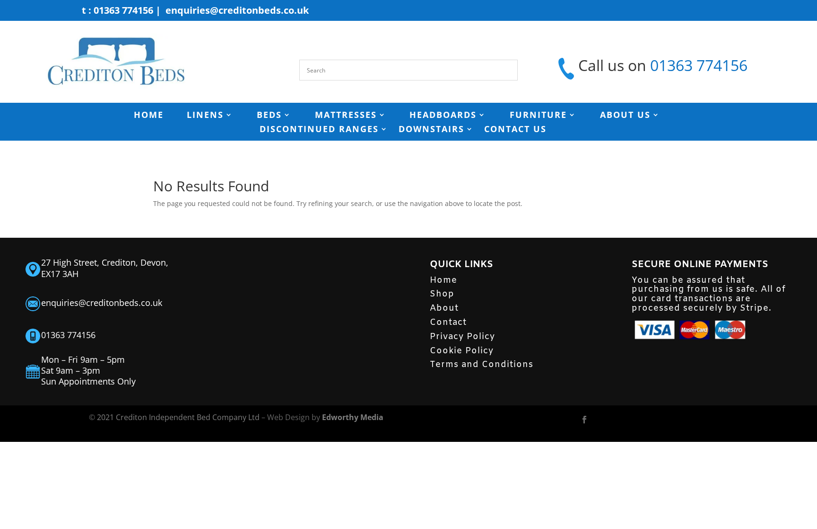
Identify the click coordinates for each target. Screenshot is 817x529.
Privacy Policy (462, 336)
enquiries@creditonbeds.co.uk (237, 10)
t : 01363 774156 (117, 10)
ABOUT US (625, 115)
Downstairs (431, 130)
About (444, 308)
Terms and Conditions (481, 364)
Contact (448, 322)
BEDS (269, 115)
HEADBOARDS (443, 115)
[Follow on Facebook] (584, 419)
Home (443, 280)
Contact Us (515, 130)
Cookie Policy (462, 351)
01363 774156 (698, 65)
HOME (149, 115)
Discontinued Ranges (319, 130)
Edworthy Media (352, 417)
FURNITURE (538, 115)
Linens (205, 115)
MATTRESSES (346, 115)
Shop (442, 294)
